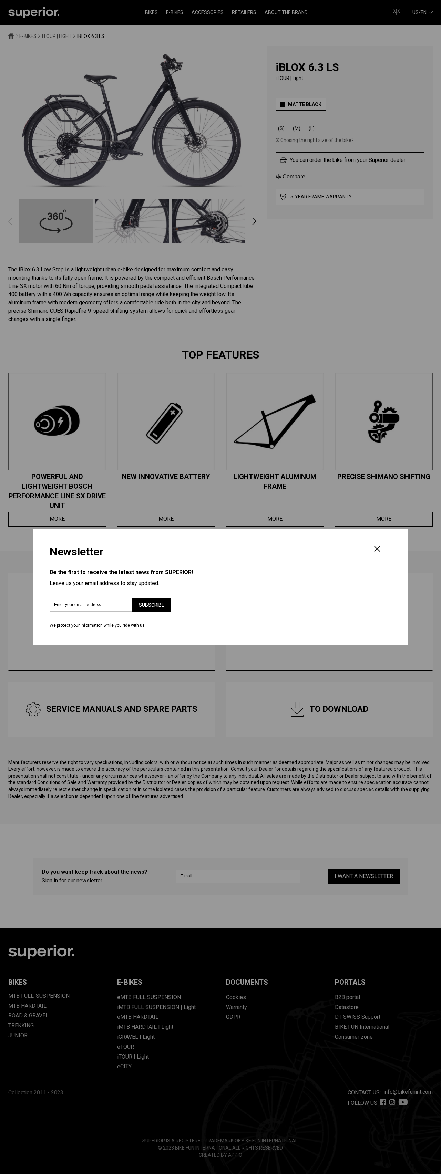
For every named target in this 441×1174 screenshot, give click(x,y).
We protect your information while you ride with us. (98, 625)
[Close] (377, 549)
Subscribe (151, 605)
